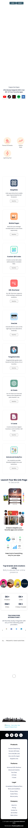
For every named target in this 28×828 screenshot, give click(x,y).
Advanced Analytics (14, 457)
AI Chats (14, 390)
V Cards (14, 424)
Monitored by (8, 826)
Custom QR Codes (14, 257)
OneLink (14, 323)
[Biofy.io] (4, 3)
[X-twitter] (21, 735)
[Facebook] (11, 735)
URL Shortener (14, 290)
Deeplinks (14, 190)
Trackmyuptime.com (17, 826)
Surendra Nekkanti (19, 821)
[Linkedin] (16, 735)
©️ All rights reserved (8, 821)
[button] (2, 497)
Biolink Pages (14, 223)
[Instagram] (7, 735)
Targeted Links (14, 357)
